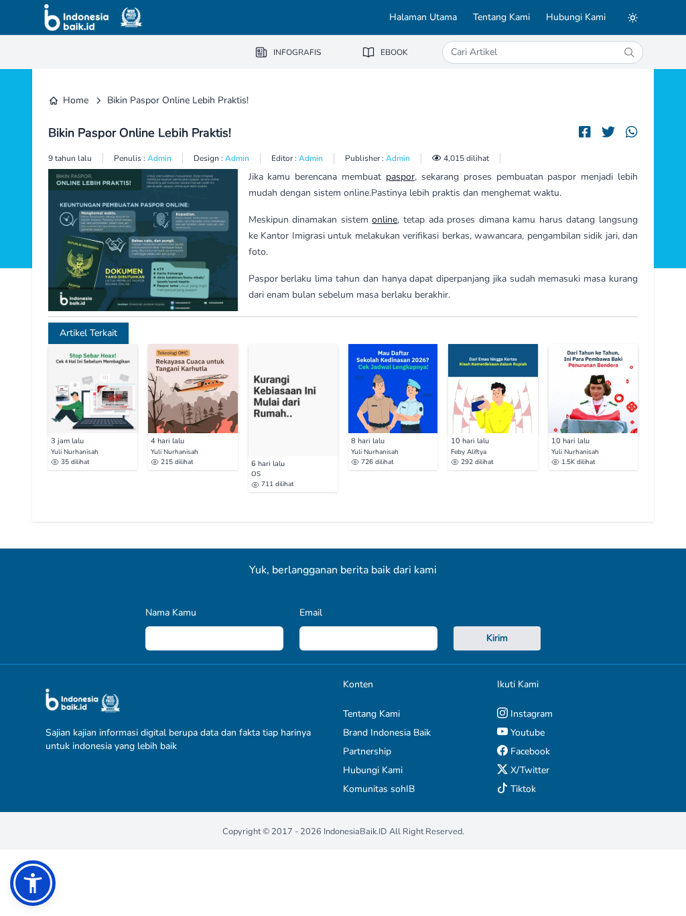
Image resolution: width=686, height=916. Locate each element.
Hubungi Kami (576, 17)
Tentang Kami (501, 17)
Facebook (529, 751)
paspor (400, 176)
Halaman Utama (423, 17)
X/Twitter (528, 770)
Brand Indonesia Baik (387, 732)
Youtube (526, 732)
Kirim (497, 638)
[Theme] (632, 17)
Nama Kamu (170, 612)
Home (75, 100)
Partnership (367, 751)
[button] (32, 883)
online (384, 219)
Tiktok (522, 789)
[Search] (629, 52)
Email (310, 612)
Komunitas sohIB (379, 789)
